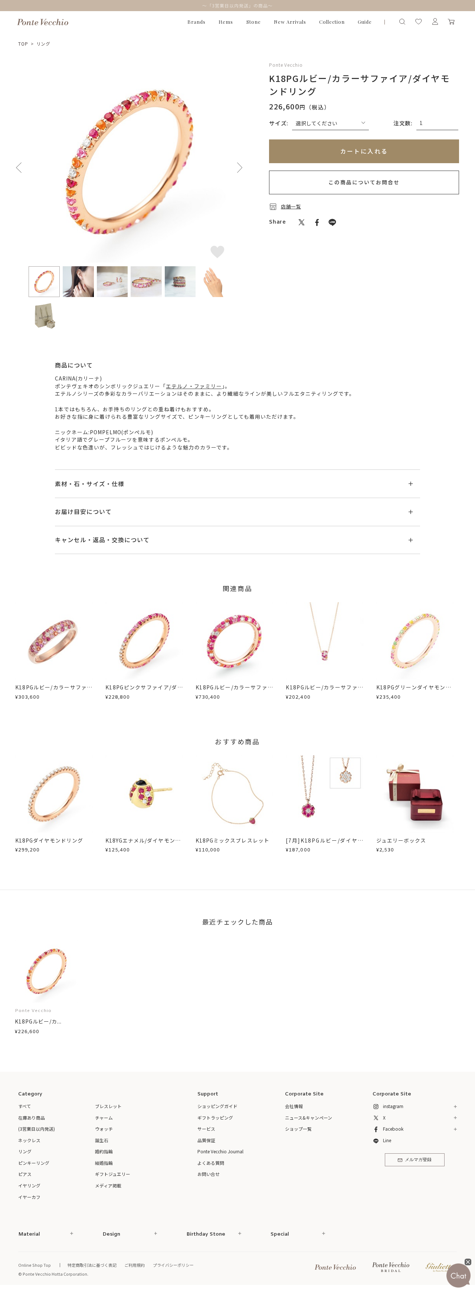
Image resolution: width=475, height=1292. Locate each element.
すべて (24, 1106)
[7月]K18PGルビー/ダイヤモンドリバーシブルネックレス (324, 844)
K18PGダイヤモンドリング (49, 840)
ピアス (25, 1174)
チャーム (104, 1117)
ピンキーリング (33, 1163)
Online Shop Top (34, 1265)
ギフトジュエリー (112, 1174)
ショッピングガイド (217, 1106)
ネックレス (29, 1140)
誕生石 (101, 1140)
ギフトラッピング (215, 1117)
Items (226, 22)
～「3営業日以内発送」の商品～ (237, 5)
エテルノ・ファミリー (194, 386)
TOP (23, 43)
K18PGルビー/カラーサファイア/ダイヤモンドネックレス (324, 691)
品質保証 (206, 1140)
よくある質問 (210, 1163)
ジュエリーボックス (401, 840)
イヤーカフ (29, 1197)
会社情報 (294, 1106)
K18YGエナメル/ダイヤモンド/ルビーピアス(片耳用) (144, 844)
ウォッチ (104, 1128)
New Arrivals (290, 22)
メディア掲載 (108, 1185)
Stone (253, 22)
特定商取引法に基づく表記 (92, 1265)
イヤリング (29, 1185)
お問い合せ (208, 1174)
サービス (206, 1128)
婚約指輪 (104, 1151)
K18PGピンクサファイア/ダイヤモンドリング (144, 691)
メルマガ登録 (418, 1160)
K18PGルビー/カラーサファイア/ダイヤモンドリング (54, 691)
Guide (365, 22)
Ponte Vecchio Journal (220, 1151)
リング (43, 43)
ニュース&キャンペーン (308, 1117)
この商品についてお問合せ (364, 182)
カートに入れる (364, 151)
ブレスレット (108, 1106)
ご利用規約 (134, 1265)
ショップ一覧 (298, 1128)
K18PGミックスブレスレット (232, 840)
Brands (196, 22)
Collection (332, 22)
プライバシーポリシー (173, 1265)
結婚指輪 (104, 1163)
